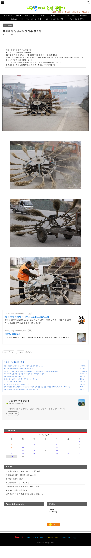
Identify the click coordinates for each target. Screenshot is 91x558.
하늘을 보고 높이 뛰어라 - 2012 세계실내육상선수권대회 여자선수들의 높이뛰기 (29, 371)
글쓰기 (67, 12)
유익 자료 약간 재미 (54, 19)
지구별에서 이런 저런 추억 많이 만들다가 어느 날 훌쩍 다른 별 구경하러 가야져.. (36, 409)
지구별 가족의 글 (75, 19)
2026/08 (45, 435)
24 (23, 454)
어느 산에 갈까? (66, 16)
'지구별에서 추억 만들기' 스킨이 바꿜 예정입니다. (24, 494)
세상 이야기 (32, 19)
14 (68, 447)
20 (57, 450)
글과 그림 (16, 19)
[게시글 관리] (12, 352)
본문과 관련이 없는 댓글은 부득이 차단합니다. (23, 471)
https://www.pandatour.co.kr (16, 313)
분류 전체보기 (11, 16)
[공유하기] (9, 352)
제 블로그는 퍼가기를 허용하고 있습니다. (21, 475)
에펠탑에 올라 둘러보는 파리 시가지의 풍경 (17, 368)
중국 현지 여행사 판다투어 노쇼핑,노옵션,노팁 (27, 317)
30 (12, 457)
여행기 (35, 538)
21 (68, 450)
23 (12, 454)
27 (57, 454)
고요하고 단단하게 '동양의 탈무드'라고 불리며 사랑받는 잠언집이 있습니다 (37, 337)
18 (34, 450)
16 (11, 450)
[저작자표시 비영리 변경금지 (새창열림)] (28, 352)
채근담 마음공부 (12, 334)
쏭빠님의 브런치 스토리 (80, 12)
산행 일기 (46, 16)
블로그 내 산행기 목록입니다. (17, 490)
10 (23, 447)
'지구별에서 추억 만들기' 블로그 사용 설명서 (22, 486)
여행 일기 (30, 16)
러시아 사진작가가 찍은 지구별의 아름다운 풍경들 (19, 389)
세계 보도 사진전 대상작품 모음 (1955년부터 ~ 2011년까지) (22, 374)
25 (34, 454)
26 (45, 454)
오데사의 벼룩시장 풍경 (11, 382)
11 (34, 447)
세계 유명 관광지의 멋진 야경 (13, 376)
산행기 (27, 538)
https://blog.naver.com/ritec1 (16, 331)
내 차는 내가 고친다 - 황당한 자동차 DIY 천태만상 (19, 379)
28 (68, 454)
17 (23, 450)
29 (79, 454)
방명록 (53, 12)
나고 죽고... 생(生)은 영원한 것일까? (15, 384)
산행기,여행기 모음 (69, 538)
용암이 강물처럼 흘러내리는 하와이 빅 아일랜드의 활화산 (22, 366)
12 (45, 447)
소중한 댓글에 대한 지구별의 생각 (18, 483)
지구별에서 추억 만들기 (17, 400)
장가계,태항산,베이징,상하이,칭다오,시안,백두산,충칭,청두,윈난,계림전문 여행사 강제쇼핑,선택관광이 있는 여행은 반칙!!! (38, 321)
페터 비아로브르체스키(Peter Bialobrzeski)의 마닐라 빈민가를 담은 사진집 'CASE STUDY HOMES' (35, 387)
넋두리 (82, 16)
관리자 (60, 12)
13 (57, 447)
